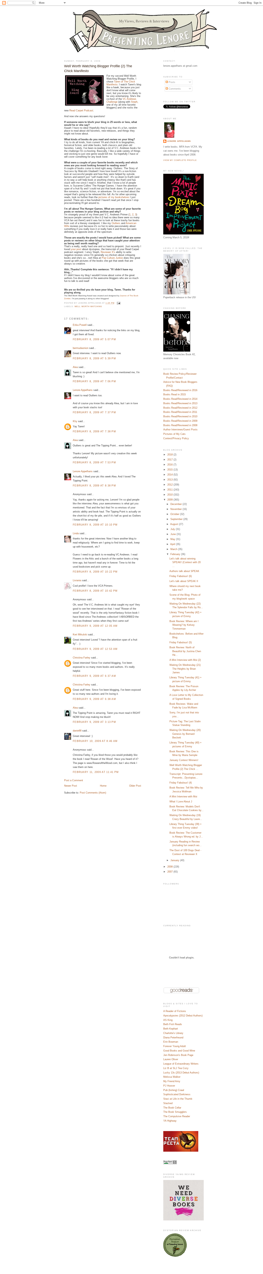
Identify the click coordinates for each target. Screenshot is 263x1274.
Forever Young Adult (174, 1046)
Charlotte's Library (173, 1033)
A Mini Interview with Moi (183, 796)
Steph (134, 101)
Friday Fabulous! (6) (180, 576)
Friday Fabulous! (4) (180, 782)
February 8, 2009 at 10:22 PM (95, 571)
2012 (170, 484)
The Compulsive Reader (176, 1116)
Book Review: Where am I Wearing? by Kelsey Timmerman (184, 625)
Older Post (135, 785)
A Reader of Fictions (174, 1011)
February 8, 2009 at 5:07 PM (94, 339)
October (175, 514)
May (173, 539)
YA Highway (170, 1120)
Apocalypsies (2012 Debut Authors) (183, 1015)
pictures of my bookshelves (113, 197)
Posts (171, 82)
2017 (170, 459)
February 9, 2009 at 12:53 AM (95, 648)
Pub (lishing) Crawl (173, 1090)
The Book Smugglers (175, 1111)
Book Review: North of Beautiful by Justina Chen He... (185, 651)
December (176, 504)
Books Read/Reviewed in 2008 (180, 425)
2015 (170, 469)
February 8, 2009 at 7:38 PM (94, 431)
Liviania (77, 580)
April (173, 544)
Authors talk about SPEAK (184, 571)
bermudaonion (80, 348)
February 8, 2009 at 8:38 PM (94, 485)
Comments (174, 88)
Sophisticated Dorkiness (176, 1094)
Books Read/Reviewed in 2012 (180, 407)
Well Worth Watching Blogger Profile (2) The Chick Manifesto (98, 68)
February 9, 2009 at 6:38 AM (94, 699)
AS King (168, 1020)
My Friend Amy (171, 1081)
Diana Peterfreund (173, 1037)
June (173, 534)
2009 (170, 499)
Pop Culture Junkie (112, 257)
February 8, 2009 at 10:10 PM (95, 524)
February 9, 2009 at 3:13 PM (94, 722)
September (176, 519)
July (173, 529)
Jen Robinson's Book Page (178, 1055)
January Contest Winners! (183, 760)
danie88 (77, 730)
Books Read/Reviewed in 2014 (180, 398)
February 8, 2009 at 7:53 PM (94, 462)
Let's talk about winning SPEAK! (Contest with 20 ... (185, 562)
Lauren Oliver (170, 1059)
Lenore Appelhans (83, 390)
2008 (170, 866)
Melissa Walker (171, 1076)
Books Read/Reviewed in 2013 (180, 403)
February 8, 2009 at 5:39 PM (94, 358)
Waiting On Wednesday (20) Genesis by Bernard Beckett (185, 734)
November (176, 509)
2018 (170, 454)
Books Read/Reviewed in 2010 (180, 416)
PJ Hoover (169, 1085)
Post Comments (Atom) (93, 792)
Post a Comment (73, 780)
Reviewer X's (108, 252)
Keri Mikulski (80, 634)
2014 (170, 474)
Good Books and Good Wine (179, 1050)
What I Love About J (180, 801)
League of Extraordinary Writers (181, 1063)
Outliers (116, 223)
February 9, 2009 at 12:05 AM (95, 625)
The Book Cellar (172, 1107)
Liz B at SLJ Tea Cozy (175, 1068)
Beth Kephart (170, 1028)
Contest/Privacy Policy (176, 438)
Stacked (168, 1103)
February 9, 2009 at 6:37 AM (94, 675)
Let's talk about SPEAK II (183, 581)
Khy (75, 421)
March (174, 549)
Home (103, 785)
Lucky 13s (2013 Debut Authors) (181, 1072)
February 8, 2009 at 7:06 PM (94, 381)
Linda (76, 533)
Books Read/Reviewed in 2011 (180, 412)
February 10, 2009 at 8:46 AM (95, 741)
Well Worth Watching (88, 306)
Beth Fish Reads (172, 1024)
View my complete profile (180, 160)
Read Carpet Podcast (81, 110)
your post (76, 249)
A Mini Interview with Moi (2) (185, 659)
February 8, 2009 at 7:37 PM (94, 412)
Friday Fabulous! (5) (180, 642)
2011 (170, 489)
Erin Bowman (170, 1041)
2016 (170, 464)
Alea (75, 367)
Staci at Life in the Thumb (177, 1098)
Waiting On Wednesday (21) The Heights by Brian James (185, 668)
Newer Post (70, 785)
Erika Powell (80, 324)
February (175, 554)
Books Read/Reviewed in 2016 (180, 390)
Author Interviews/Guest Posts (180, 429)
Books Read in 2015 (174, 394)
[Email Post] (118, 303)
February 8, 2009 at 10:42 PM (95, 590)
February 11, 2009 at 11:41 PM (96, 772)
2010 (170, 494)
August (174, 524)
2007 (170, 871)
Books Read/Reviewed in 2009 (180, 420)
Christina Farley (81, 657)
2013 (170, 479)
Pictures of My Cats (174, 434)
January (175, 860)
